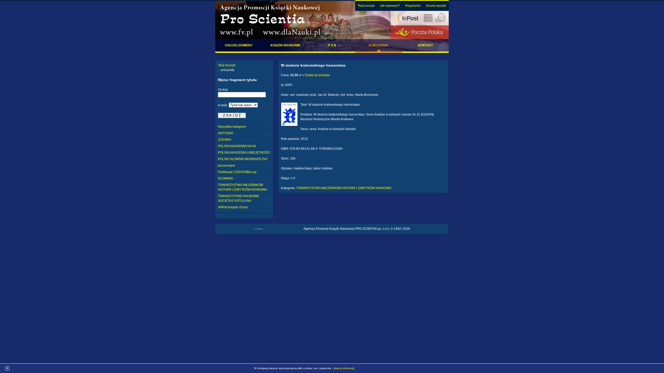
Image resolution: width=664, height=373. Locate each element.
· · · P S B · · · (332, 45)
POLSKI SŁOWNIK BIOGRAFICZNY (243, 159)
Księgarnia (379, 45)
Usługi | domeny (239, 45)
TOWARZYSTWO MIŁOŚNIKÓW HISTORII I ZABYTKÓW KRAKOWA (343, 188)
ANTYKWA (225, 133)
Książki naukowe (285, 45)
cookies (258, 228)
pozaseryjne (226, 165)
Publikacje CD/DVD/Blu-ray (237, 172)
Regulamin (413, 6)
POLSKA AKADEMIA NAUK (237, 146)
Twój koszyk (366, 6)
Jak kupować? (390, 6)
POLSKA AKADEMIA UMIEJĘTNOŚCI (244, 152)
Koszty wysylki (436, 6)
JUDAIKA (224, 139)
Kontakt (425, 45)
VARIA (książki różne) (233, 207)
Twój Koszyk (226, 65)
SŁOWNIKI (225, 178)
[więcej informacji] (344, 368)
